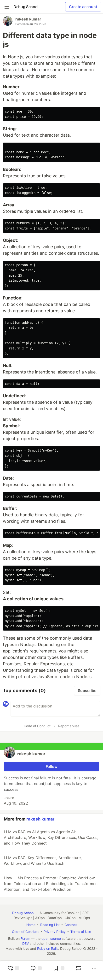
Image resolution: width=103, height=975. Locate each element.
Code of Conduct (37, 726)
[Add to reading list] (59, 968)
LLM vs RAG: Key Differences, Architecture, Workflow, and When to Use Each (43, 860)
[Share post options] (94, 968)
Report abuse (68, 726)
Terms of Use (80, 932)
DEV (25, 943)
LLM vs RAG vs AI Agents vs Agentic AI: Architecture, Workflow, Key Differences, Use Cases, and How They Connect (51, 837)
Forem (25, 938)
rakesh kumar (28, 19)
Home (30, 925)
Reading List (50, 925)
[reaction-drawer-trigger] (13, 968)
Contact (70, 925)
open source (51, 938)
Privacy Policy (55, 932)
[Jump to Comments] (36, 968)
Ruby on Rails (47, 948)
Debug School (23, 913)
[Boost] (78, 968)
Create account (83, 6)
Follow (51, 766)
